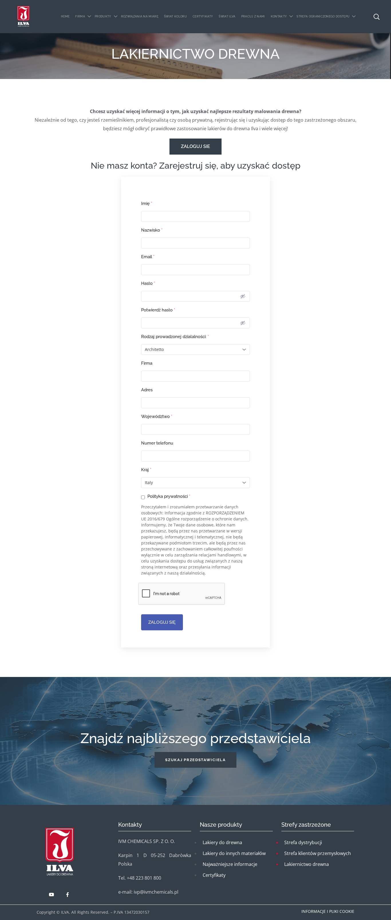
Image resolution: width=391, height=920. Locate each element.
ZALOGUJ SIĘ (162, 622)
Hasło (148, 283)
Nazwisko (152, 230)
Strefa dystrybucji (303, 842)
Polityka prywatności (168, 496)
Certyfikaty (214, 875)
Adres (147, 389)
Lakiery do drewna (222, 842)
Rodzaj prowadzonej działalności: (175, 336)
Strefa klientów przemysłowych (317, 853)
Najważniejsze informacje (230, 864)
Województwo (156, 416)
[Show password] (243, 296)
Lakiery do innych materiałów (234, 853)
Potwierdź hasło (158, 310)
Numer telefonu (157, 443)
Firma (146, 363)
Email (148, 256)
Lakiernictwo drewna (306, 864)
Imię (146, 203)
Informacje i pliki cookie (327, 911)
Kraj (146, 469)
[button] (195, 760)
